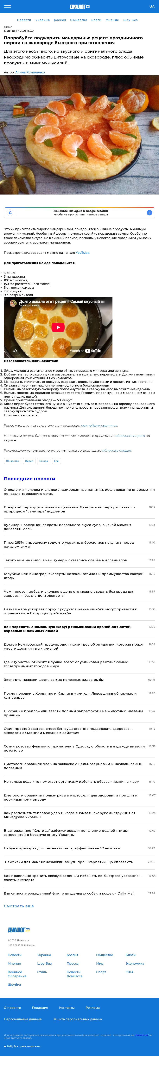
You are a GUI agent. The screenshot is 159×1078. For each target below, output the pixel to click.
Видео (29, 461)
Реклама (93, 1008)
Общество (12, 461)
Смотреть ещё (19, 906)
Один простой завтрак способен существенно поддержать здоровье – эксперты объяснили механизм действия (68, 731)
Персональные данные (23, 1019)
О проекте (12, 1008)
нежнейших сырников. (99, 425)
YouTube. (82, 253)
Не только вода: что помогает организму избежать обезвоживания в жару (71, 782)
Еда (56, 461)
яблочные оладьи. (117, 450)
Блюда (43, 461)
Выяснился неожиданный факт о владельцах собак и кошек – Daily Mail (69, 893)
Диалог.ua (141, 1035)
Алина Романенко (30, 72)
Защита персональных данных (78, 1019)
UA (152, 6)
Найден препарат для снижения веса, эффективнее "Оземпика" (62, 848)
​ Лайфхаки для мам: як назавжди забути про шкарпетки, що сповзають (68, 862)
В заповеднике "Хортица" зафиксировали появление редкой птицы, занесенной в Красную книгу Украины (66, 833)
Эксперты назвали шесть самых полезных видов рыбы (54, 680)
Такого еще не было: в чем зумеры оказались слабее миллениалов (65, 560)
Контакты (67, 1008)
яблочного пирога (130, 436)
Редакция (40, 1008)
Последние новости (29, 478)
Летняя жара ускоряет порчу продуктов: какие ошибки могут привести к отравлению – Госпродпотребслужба (70, 611)
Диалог (8, 27)
